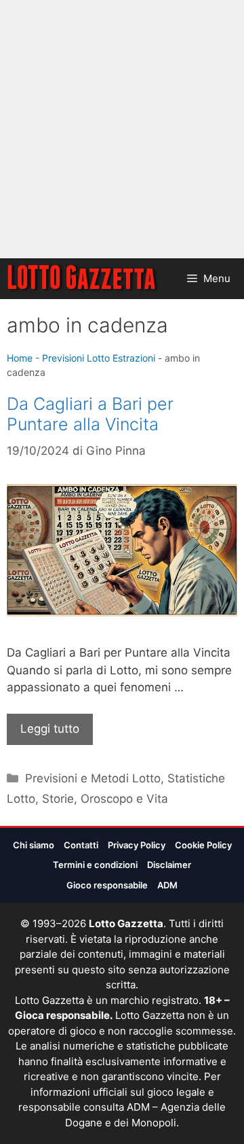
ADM (167, 885)
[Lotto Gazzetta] (83, 278)
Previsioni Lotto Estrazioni (98, 358)
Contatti (81, 844)
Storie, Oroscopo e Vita (105, 798)
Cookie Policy (203, 844)
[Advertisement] (122, 129)
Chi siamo (33, 844)
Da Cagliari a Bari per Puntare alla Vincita (90, 414)
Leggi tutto (49, 728)
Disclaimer (169, 864)
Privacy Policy (136, 844)
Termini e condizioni (95, 864)
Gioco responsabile (107, 885)
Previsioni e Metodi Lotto (93, 778)
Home (20, 358)
